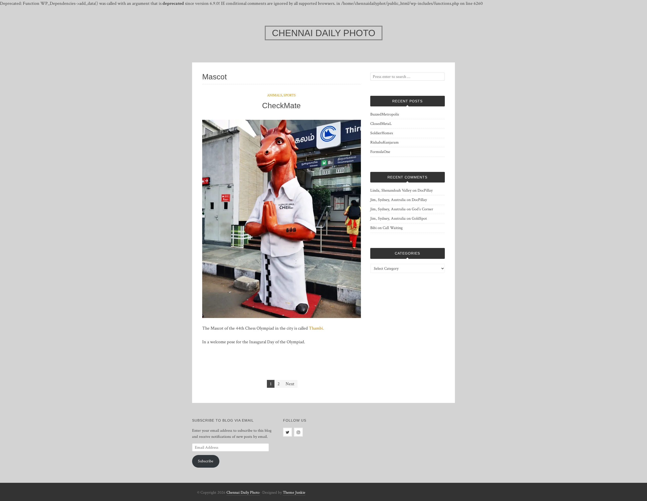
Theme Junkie (294, 492)
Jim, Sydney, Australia (388, 199)
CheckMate (281, 105)
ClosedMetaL (381, 123)
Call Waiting (393, 228)
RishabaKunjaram (384, 142)
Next (290, 384)
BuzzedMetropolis (384, 114)
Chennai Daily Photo (243, 492)
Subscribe (205, 461)
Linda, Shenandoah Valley (390, 190)
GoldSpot (419, 218)
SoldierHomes (381, 133)
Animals (274, 95)
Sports (290, 95)
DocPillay (425, 190)
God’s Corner (422, 209)
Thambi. (316, 328)
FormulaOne (380, 151)
